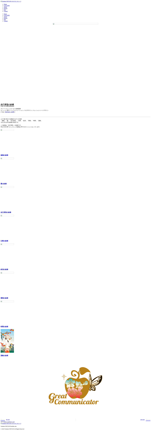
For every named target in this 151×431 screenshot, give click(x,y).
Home (5, 4)
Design (5, 8)
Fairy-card (11, 422)
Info (5, 10)
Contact (6, 11)
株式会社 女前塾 (9, 112)
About (5, 7)
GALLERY (7, 5)
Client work (6, 422)
